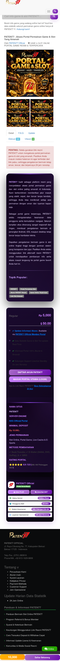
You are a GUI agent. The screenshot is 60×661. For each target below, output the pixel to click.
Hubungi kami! (23, 29)
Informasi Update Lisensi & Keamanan (23, 640)
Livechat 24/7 (42, 492)
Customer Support (18, 586)
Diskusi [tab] (14, 138)
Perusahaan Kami (18, 571)
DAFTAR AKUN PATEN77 (30, 372)
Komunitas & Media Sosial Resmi (21, 645)
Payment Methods (18, 583)
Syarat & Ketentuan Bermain (19, 624)
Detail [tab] (11, 132)
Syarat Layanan (17, 577)
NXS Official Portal (18, 420)
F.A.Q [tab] (21, 132)
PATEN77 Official (17, 42)
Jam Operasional (17, 589)
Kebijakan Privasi (18, 580)
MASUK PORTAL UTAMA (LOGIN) (30, 379)
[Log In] (55, 11)
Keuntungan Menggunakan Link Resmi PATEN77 (28, 629)
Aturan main (15, 574)
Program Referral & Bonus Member (22, 619)
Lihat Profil (19, 492)
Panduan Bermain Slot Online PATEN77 (24, 614)
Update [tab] (31, 132)
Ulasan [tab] (29, 138)
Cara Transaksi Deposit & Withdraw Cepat (25, 635)
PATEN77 (13, 181)
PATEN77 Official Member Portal (30, 334)
